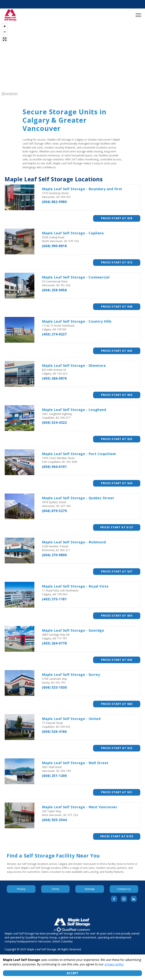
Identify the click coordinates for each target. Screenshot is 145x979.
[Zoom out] (4, 32)
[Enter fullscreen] (4, 39)
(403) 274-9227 (54, 334)
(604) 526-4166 (54, 731)
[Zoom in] (4, 26)
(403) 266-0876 (54, 378)
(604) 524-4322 (54, 422)
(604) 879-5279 (54, 510)
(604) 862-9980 (54, 201)
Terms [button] (55, 889)
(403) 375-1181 (54, 599)
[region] (72, 59)
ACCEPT (72, 973)
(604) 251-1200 (54, 775)
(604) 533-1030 (54, 687)
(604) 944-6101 (54, 466)
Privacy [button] (21, 889)
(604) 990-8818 (54, 246)
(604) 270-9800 (54, 555)
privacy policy (114, 964)
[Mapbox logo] (9, 94)
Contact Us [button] (124, 889)
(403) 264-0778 (54, 643)
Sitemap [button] (90, 889)
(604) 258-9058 (54, 290)
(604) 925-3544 (54, 819)
